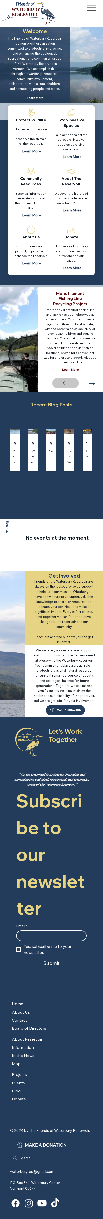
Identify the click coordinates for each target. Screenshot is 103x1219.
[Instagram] (29, 1203)
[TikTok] (55, 1203)
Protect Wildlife (31, 120)
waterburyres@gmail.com (32, 1171)
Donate (71, 237)
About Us (31, 237)
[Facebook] (15, 1203)
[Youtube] (42, 1203)
